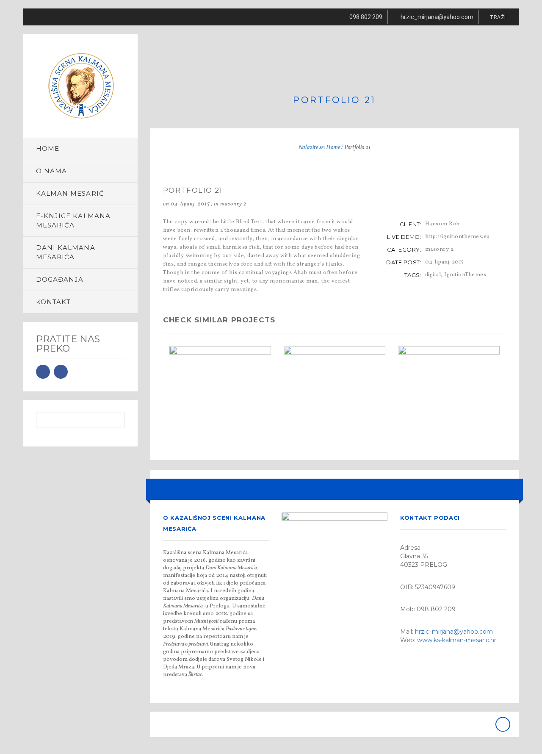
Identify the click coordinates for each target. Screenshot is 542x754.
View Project (223, 403)
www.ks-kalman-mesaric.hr (456, 640)
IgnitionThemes (465, 275)
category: (404, 249)
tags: (413, 275)
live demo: (404, 236)
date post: (403, 262)
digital (433, 275)
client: (411, 224)
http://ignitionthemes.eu (457, 237)
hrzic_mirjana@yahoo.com (454, 631)
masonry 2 (233, 204)
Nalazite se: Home (319, 148)
